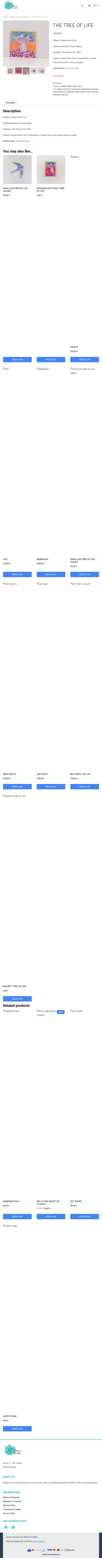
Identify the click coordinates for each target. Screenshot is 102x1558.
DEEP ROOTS (9, 774)
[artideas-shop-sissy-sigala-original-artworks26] (26, 43)
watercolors (94, 92)
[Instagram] (13, 1527)
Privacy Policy (9, 1513)
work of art (65, 94)
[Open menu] (82, 6)
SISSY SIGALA (77, 86)
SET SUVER (76, 1201)
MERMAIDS (42, 559)
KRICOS (74, 347)
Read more (51, 359)
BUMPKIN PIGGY (11, 1201)
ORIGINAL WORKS (66, 86)
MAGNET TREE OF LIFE (14, 986)
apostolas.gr (39, 1541)
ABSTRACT (42, 774)
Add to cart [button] (17, 359)
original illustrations (59, 92)
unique (88, 92)
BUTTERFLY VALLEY (80, 774)
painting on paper (80, 92)
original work (70, 92)
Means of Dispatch (11, 1497)
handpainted (94, 89)
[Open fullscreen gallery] (47, 64)
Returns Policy (9, 1505)
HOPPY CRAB (9, 1416)
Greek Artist (67, 89)
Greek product (76, 89)
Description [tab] (10, 103)
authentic (59, 89)
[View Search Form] (88, 6)
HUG (5, 559)
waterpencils (57, 94)
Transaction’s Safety (12, 1509)
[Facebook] (6, 1527)
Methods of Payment (12, 1501)
